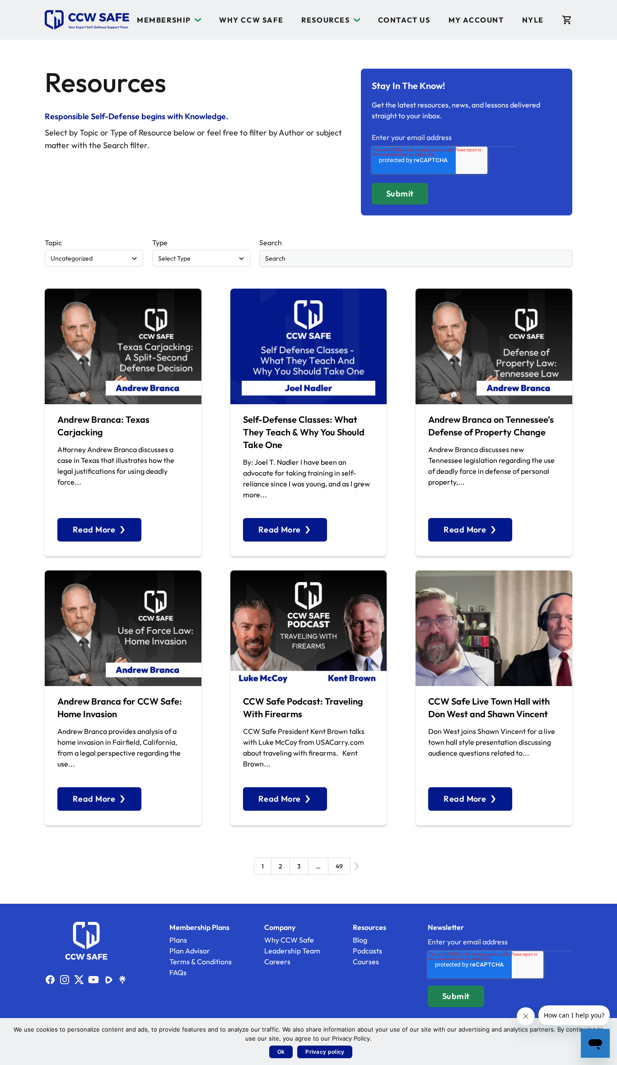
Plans (178, 939)
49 (339, 866)
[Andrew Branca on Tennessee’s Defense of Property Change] (494, 346)
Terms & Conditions (200, 961)
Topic (53, 242)
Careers (277, 961)
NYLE (533, 19)
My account (476, 19)
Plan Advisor (189, 950)
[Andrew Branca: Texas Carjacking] (123, 346)
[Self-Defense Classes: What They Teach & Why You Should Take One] (308, 346)
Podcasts (367, 950)
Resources (325, 19)
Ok (281, 1051)
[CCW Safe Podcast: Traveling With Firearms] (308, 628)
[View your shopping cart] (567, 19)
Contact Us (404, 19)
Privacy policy (324, 1051)
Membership (164, 19)
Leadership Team (292, 950)
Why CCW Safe (251, 19)
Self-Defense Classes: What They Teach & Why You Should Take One (304, 432)
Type (160, 242)
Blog (360, 939)
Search (270, 242)
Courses (366, 961)
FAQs (178, 972)
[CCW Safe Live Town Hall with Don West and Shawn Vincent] (494, 628)
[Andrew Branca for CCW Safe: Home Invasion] (123, 628)
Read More (94, 529)
